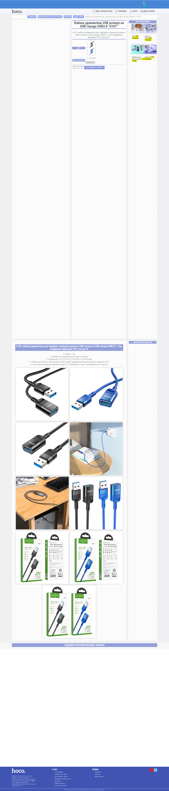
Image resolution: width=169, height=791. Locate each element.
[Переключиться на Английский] (146, 2)
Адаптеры (79, 17)
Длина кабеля (78, 60)
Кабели (67, 17)
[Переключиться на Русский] (144, 6)
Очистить (90, 62)
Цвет (79, 48)
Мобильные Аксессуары (50, 17)
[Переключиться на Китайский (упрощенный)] (150, 4)
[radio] (91, 44)
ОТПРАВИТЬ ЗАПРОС (94, 68)
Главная (32, 17)
